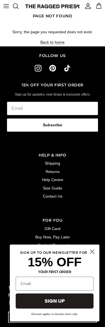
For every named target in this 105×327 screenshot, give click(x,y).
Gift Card (52, 228)
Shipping (52, 163)
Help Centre (52, 179)
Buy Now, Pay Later (52, 237)
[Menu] (6, 6)
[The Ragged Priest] (52, 6)
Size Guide (52, 188)
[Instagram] (38, 68)
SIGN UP (55, 300)
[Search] (18, 6)
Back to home (52, 42)
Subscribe (52, 125)
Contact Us (52, 196)
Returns (53, 171)
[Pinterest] (52, 68)
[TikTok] (67, 68)
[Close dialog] (92, 252)
